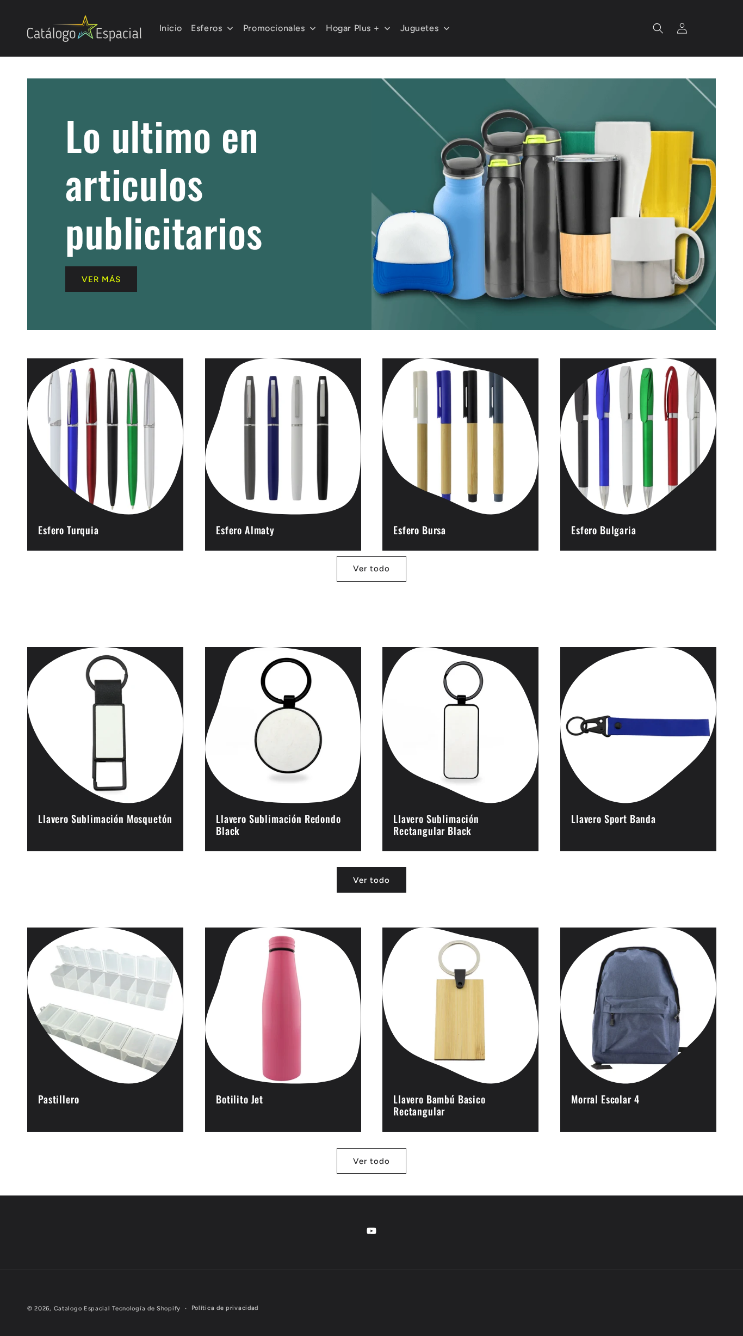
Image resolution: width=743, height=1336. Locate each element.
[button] (658, 28)
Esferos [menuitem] (206, 28)
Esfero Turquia (68, 530)
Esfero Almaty (245, 530)
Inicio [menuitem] (171, 28)
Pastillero (58, 1099)
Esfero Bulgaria (603, 530)
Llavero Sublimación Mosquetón (105, 818)
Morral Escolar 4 (605, 1099)
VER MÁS (101, 279)
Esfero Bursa (419, 530)
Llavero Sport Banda (613, 818)
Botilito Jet (239, 1099)
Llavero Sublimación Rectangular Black (436, 824)
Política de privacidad (224, 1307)
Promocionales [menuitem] (274, 28)
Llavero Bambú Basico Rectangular (439, 1105)
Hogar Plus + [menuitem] (352, 28)
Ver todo (371, 569)
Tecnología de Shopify (146, 1308)
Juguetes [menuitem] (419, 28)
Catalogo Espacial (82, 1308)
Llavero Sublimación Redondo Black (278, 824)
